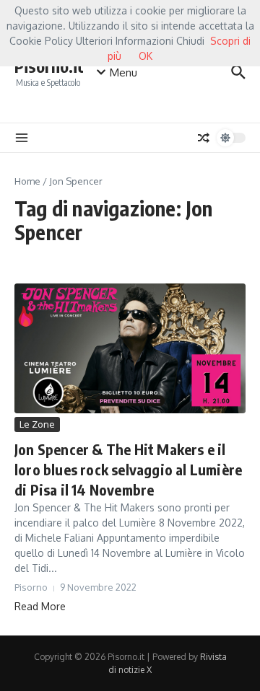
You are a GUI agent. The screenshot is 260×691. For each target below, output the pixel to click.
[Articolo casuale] (203, 138)
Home (27, 181)
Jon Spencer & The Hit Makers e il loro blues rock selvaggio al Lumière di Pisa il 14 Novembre (128, 469)
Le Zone (37, 424)
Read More (40, 606)
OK (145, 56)
